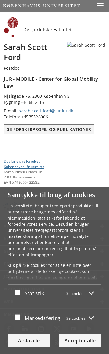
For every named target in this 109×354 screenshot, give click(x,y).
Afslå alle (29, 340)
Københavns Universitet (24, 166)
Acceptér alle (80, 340)
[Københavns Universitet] (11, 27)
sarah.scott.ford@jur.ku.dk (46, 110)
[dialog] (54, 270)
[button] (100, 5)
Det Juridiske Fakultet (22, 161)
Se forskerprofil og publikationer (49, 129)
